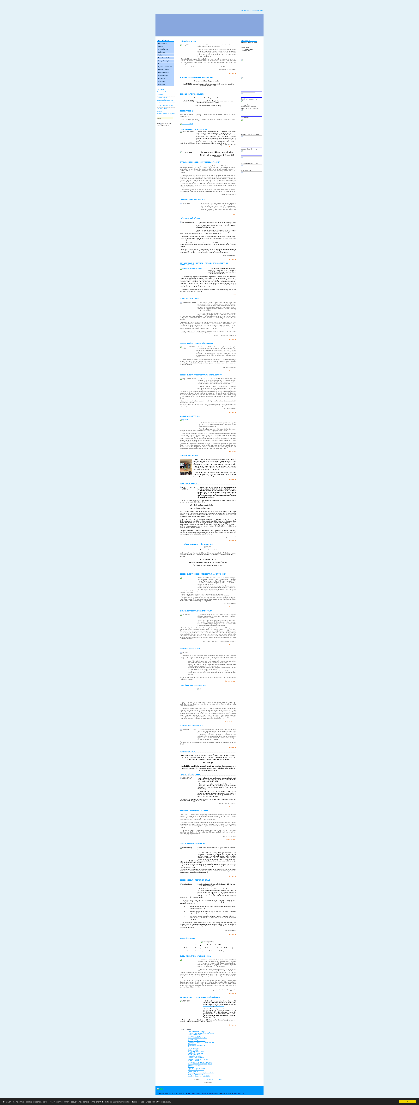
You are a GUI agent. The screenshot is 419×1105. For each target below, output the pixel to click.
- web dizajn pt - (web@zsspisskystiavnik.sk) (200, 1093)
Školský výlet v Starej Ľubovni (196, 1041)
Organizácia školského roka (165, 92)
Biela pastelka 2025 (194, 1036)
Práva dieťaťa (192, 1044)
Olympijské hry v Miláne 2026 (192, 200)
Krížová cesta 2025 (193, 1048)
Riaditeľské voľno (188, 751)
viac (234, 214)
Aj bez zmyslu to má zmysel (196, 1070)
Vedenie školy (162, 55)
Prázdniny (160, 94)
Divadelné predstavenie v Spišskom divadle (201, 1073)
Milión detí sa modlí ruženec (196, 1031)
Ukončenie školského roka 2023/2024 (199, 1076)
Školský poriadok (162, 97)
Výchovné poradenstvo (165, 67)
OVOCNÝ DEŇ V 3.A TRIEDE (196, 1068)
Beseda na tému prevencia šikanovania (196, 343)
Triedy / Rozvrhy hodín (165, 61)
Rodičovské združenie (194, 1035)
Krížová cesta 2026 (188, 41)
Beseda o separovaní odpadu (192, 844)
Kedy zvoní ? (161, 89)
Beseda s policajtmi (193, 1061)
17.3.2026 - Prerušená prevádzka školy (196, 77)
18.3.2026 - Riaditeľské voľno (192, 94)
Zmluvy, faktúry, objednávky (165, 100)
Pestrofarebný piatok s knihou (193, 129)
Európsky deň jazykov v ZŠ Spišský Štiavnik (201, 1033)
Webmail (159, 111)
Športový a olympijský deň (195, 1074)
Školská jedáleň (163, 75)
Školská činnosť (163, 49)
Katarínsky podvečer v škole (193, 685)
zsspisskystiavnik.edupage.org (166, 114)
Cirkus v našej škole (189, 456)
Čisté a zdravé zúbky (194, 1071)
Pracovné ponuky (162, 108)
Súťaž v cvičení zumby (189, 299)
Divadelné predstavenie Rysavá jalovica (200, 1064)
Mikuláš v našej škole (194, 1065)
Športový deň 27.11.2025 (190, 649)
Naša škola (161, 52)
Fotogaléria (161, 78)
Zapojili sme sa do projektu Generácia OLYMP (200, 162)
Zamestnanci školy (163, 58)
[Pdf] (186, 124)
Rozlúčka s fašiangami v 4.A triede (198, 1059)
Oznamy (160, 46)
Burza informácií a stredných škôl (195, 956)
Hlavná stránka (162, 43)
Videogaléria (162, 81)
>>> (215, 1079)
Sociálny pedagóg (163, 70)
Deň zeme (191, 1047)
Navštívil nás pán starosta (195, 1053)
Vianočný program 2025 (190, 416)
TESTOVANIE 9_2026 (187, 111)
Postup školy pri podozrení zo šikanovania (200, 1062)
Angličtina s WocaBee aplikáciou (194, 811)
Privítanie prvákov (193, 1039)
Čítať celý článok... (230, 681)
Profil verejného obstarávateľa (166, 103)
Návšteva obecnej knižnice (196, 1057)
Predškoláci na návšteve (195, 1056)
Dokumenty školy (163, 72)
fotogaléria (232, 73)
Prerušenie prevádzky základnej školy (197, 544)
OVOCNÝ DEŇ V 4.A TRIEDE (190, 774)
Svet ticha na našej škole (191, 726)
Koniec (220, 1079)
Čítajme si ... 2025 (193, 1050)
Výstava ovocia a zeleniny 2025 (197, 1038)
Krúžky (160, 64)
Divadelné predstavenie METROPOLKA (196, 611)
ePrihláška (161, 84)
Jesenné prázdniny (188, 938)
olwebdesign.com (239, 1093)
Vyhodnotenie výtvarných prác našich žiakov (200, 997)
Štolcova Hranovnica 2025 (196, 1051)
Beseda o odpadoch (194, 1054)
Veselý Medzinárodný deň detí (197, 1045)
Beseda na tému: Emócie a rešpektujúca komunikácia (203, 574)
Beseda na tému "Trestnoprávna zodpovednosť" (201, 375)
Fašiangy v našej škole (190, 218)
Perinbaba (191, 1067)
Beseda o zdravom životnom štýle (195, 880)
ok (408, 1102)
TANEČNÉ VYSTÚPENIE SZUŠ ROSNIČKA (201, 1042)
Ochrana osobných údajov (165, 105)
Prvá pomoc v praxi (188, 483)
